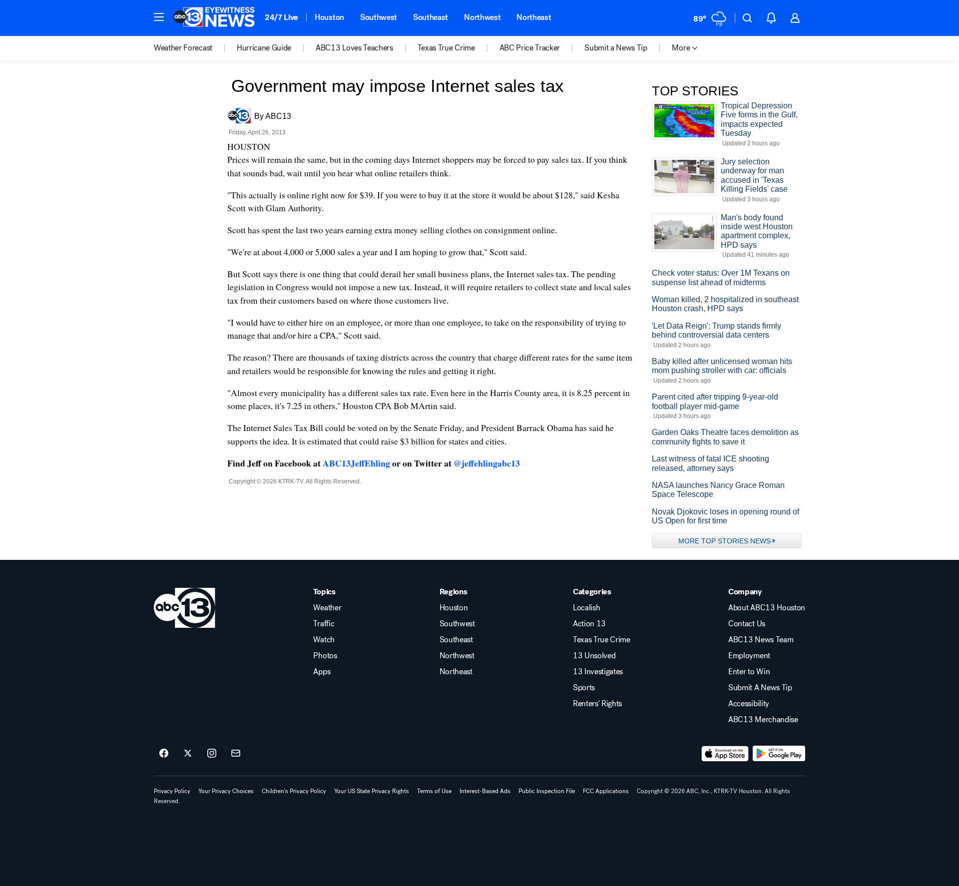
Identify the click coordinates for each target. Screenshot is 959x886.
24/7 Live (281, 17)
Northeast (533, 17)
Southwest (378, 17)
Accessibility (748, 704)
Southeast (430, 17)
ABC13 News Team (760, 640)
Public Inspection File (546, 791)
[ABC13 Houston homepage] (214, 18)
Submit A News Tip (760, 688)
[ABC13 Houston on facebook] (164, 754)
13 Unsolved (594, 656)
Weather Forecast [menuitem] (183, 47)
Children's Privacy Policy (294, 791)
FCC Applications (606, 791)
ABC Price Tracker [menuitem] (529, 47)
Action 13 (589, 624)
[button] (158, 17)
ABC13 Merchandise (763, 720)
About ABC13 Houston (766, 608)
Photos (325, 656)
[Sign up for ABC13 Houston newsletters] (236, 754)
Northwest (482, 17)
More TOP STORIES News (724, 541)
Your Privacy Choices (226, 791)
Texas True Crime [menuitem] (446, 47)
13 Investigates (598, 672)
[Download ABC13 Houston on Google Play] (779, 754)
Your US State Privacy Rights (371, 791)
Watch (323, 640)
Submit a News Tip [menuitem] (615, 47)
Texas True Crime (601, 640)
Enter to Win (749, 672)
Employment (749, 656)
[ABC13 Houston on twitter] (188, 754)
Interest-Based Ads (485, 791)
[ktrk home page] (184, 608)
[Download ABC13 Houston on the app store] (725, 754)
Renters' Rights (597, 704)
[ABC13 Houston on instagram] (212, 754)
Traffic (323, 624)
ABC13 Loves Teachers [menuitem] (354, 47)
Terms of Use (434, 791)
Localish (586, 608)
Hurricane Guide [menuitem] (264, 47)
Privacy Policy (172, 791)
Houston (329, 17)
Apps (321, 672)
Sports (584, 688)
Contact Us (746, 624)
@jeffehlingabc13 (487, 462)
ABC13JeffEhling (356, 462)
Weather (327, 608)
